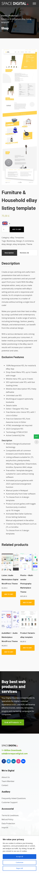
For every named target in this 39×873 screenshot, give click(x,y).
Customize (19, 862)
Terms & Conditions (10, 815)
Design (19, 241)
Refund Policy (7, 819)
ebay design (7, 244)
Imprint (5, 827)
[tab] (9, 253)
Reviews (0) (24, 253)
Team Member (8, 781)
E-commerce (28, 241)
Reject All (19, 868)
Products (13, 15)
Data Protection (8, 823)
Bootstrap (11, 241)
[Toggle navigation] (35, 3)
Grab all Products (11, 722)
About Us (6, 777)
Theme (29, 244)
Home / (5, 15)
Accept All (19, 856)
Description (9, 253)
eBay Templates (17, 237)
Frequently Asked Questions (14, 798)
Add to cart (16, 229)
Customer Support (9, 802)
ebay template (19, 244)
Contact (5, 785)
